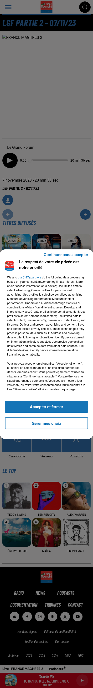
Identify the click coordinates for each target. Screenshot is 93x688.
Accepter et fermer (46, 406)
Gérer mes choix (46, 423)
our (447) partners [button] (29, 277)
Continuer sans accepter (66, 254)
